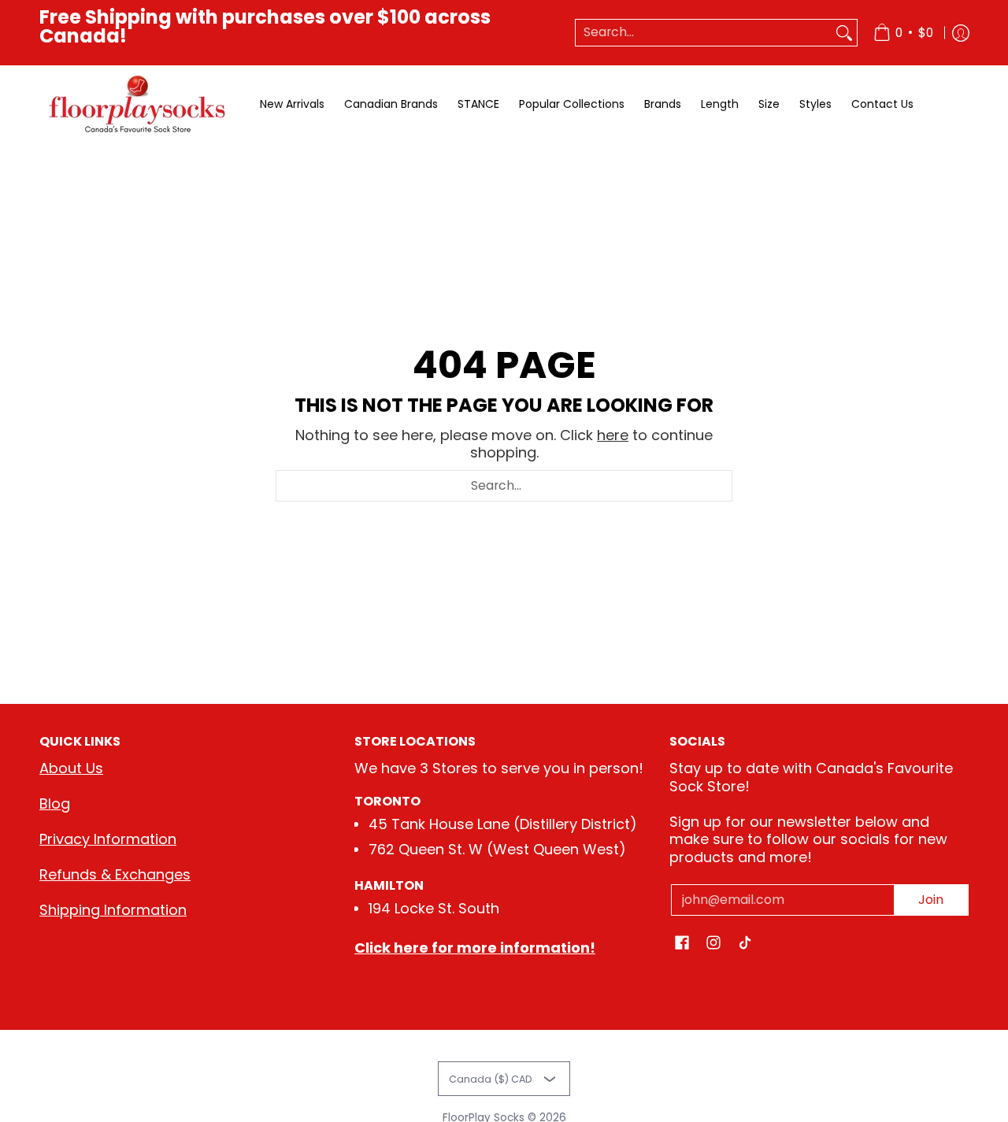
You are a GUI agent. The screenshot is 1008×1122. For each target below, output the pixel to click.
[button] (682, 944)
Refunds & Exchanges (115, 874)
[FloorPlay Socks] (137, 104)
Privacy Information (107, 839)
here (612, 435)
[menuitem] (903, 32)
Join (930, 900)
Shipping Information (113, 910)
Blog (54, 803)
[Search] (844, 33)
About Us (71, 768)
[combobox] (704, 33)
